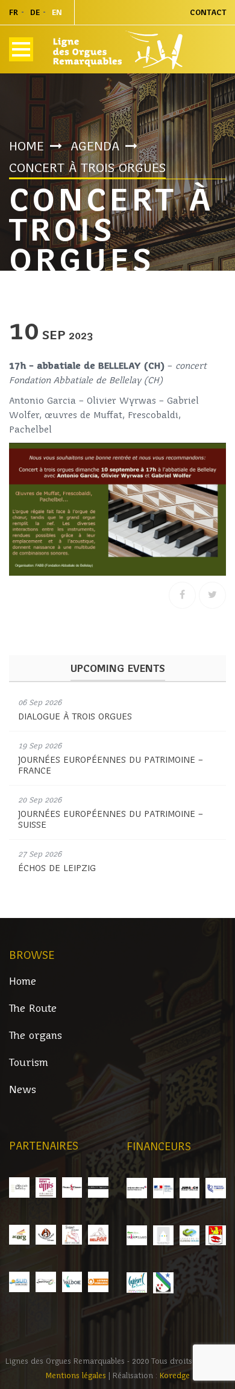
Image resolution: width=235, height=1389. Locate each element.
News (22, 1089)
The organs (35, 1035)
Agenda (94, 146)
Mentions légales (77, 1375)
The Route (33, 1008)
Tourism (28, 1062)
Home (26, 146)
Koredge (175, 1375)
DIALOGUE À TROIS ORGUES (75, 716)
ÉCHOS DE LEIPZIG (57, 868)
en (57, 12)
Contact (208, 12)
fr (13, 12)
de (35, 12)
